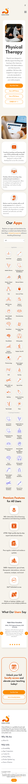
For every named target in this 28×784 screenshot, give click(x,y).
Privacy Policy (18, 776)
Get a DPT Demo (14, 91)
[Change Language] (25, 5)
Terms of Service (7, 762)
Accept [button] (14, 780)
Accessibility (6, 748)
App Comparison (8, 751)
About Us (5, 740)
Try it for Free (14, 85)
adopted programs (14, 233)
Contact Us (6, 754)
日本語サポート (14, 101)
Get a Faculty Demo (14, 697)
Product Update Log (9, 759)
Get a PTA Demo (14, 96)
